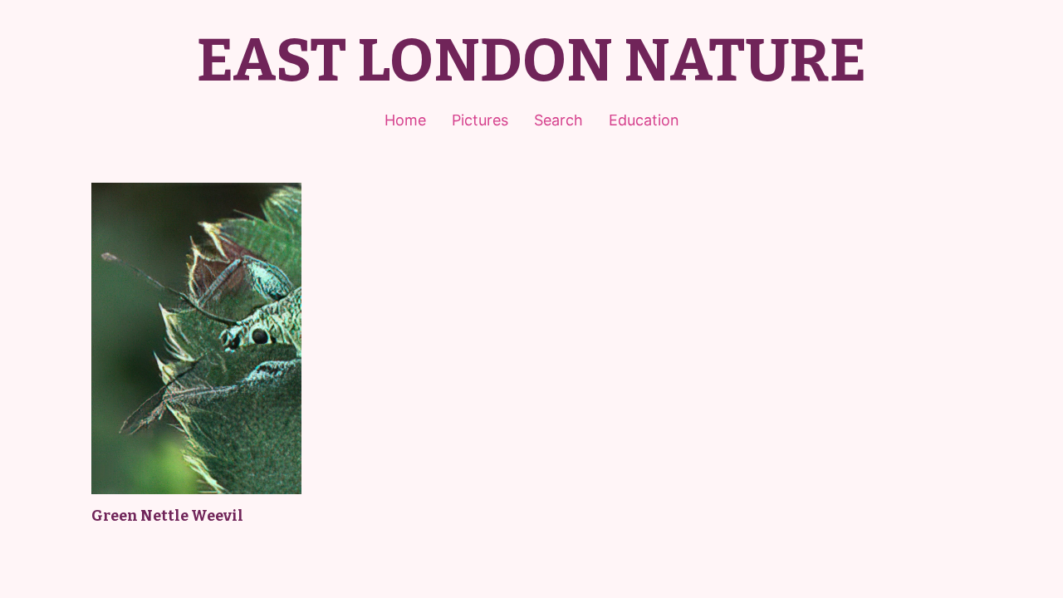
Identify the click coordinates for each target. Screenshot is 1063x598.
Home (405, 120)
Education (644, 120)
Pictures (480, 120)
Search (558, 120)
